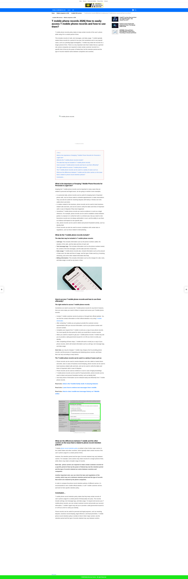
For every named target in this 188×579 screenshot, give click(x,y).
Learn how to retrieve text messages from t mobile (79, 387)
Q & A (69, 10)
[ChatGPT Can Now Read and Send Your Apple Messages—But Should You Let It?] (115, 19)
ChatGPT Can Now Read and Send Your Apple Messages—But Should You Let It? (127, 19)
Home (80, 1)
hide (59, 152)
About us (84, 1)
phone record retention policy (69, 448)
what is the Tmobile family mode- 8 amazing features (80, 383)
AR (73, 10)
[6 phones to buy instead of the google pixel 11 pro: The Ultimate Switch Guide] (115, 25)
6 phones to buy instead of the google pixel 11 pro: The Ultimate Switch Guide (127, 25)
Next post (54, 574)
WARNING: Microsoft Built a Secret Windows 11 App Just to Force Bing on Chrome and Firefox (127, 31)
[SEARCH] (135, 10)
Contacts (106, 1)
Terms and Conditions (92, 1)
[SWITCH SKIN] (133, 10)
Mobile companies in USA (58, 10)
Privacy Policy (100, 1)
